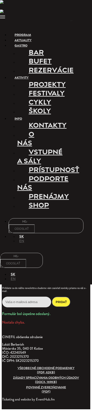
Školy (40, 110)
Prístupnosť (54, 169)
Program (23, 35)
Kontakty (48, 125)
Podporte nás (42, 182)
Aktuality (23, 40)
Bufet (40, 61)
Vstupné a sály (39, 156)
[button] (46, 17)
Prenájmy (49, 196)
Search (14, 221)
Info (18, 118)
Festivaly (47, 93)
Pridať (61, 302)
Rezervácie (51, 70)
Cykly (40, 102)
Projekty (47, 84)
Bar (36, 52)
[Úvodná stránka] (3, 2)
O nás (25, 138)
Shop (39, 205)
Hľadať (5, 256)
